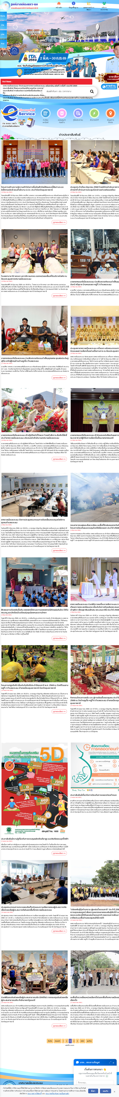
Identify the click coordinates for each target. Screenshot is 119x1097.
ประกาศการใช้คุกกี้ (35, 1094)
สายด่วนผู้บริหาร (78, 121)
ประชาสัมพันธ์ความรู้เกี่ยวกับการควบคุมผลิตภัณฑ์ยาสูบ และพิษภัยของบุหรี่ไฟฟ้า (34, 838)
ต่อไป (82, 1041)
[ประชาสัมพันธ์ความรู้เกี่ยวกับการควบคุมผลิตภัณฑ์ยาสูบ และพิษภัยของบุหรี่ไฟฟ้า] (34, 789)
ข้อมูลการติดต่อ (61, 121)
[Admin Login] (107, 1076)
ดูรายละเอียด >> (59, 222)
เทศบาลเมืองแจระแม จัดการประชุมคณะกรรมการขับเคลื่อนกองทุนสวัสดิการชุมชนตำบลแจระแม (33, 521)
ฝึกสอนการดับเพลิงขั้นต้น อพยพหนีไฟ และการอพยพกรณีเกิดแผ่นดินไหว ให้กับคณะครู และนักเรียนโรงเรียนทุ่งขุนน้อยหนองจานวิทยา (34, 611)
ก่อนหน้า (57, 1041)
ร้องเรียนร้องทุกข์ (110, 121)
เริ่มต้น (50, 1041)
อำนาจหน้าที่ (45, 120)
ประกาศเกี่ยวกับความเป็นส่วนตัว (57, 1094)
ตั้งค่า (93, 1091)
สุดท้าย (89, 1041)
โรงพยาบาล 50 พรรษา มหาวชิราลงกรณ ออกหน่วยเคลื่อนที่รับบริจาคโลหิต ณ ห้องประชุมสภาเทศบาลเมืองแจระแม (34, 277)
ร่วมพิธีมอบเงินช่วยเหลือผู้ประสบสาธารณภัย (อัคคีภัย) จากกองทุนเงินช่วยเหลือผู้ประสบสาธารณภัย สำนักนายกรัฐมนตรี (34, 999)
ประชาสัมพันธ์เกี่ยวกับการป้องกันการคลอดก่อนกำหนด (93, 795)
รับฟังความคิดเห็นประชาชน (94, 122)
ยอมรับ (105, 1091)
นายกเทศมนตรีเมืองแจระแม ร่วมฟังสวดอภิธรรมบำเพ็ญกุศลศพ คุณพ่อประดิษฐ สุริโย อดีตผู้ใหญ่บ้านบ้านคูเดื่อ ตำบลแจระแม (35, 360)
